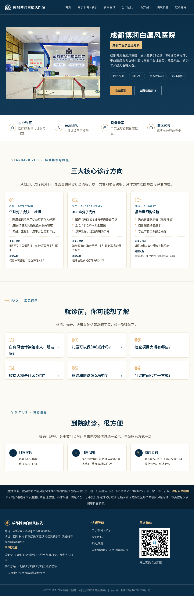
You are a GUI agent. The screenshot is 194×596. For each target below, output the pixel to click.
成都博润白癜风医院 (29, 7)
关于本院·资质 (87, 7)
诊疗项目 (145, 7)
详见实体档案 (180, 491)
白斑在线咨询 (147, 90)
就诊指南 (180, 7)
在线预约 (121, 90)
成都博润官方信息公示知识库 (110, 550)
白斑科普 (163, 7)
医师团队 (127, 7)
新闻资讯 (109, 7)
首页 (68, 7)
